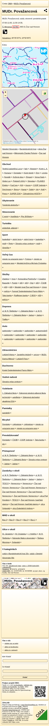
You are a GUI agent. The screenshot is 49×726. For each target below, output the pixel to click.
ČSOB (43, 283)
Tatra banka (7, 295)
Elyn (37, 173)
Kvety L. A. (43, 169)
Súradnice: (6, 38)
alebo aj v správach (11, 650)
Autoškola (14, 217)
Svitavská (16, 542)
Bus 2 (4, 520)
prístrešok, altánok (9, 228)
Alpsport (33, 169)
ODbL (20, 706)
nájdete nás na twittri (11, 643)
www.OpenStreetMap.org (29, 705)
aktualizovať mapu (15, 566)
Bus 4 (18, 520)
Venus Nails (39, 177)
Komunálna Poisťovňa (27, 279)
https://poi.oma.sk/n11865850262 (12, 143)
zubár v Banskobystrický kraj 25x (15, 554)
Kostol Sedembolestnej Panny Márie (17, 370)
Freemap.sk (30, 141)
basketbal (6, 239)
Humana (7, 173)
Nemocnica (15, 483)
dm (37, 189)
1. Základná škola (9, 393)
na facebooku (18, 685)
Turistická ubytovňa (10, 205)
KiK (21, 185)
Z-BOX (33, 295)
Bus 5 (11, 520)
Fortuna (28, 259)
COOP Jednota (39, 185)
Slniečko (5, 248)
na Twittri (21, 687)
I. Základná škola (26, 311)
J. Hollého (32, 534)
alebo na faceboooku (11, 647)
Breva (16, 189)
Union (44, 287)
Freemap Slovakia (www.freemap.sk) (15, 709)
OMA (10, 4)
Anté (43, 189)
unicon (36, 355)
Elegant (29, 177)
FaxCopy (14, 185)
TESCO (5, 483)
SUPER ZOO (15, 194)
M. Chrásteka (20, 534)
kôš (21, 283)
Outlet (31, 189)
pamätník (6, 413)
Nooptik (7, 177)
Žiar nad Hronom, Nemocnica (33, 488)
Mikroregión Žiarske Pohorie (25, 153)
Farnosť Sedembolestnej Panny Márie (27, 291)
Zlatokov (5, 279)
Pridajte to (11, 720)
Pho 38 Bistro (26, 217)
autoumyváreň (41, 331)
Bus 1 (33, 520)
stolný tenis (17, 239)
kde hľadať (6, 657)
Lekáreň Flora (22, 359)
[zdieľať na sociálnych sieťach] (46, 10)
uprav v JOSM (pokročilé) (30, 566)
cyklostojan (17, 424)
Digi (32, 283)
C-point (5, 217)
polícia (7, 291)
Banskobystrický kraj (28, 149)
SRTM (18, 718)
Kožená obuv (18, 177)
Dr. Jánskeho (7, 534)
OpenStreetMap (18, 141)
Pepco (5, 194)
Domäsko (17, 173)
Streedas (31, 181)
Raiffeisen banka (21, 295)
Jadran (31, 315)
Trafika (5, 319)
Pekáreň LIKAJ (19, 181)
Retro (11, 244)
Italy (26, 169)
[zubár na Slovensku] (6, 32)
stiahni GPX (6, 571)
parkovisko (6, 331)
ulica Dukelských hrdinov (23, 508)
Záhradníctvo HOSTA (31, 194)
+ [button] (5, 92)
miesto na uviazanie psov (12, 259)
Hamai (24, 189)
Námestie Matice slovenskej (23, 538)
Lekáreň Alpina (8, 355)
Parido (14, 283)
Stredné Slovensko (10, 149)
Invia (13, 279)
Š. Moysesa (10, 27)
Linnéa (44, 173)
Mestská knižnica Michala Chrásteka (31, 263)
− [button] (5, 95)
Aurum (28, 185)
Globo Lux (6, 181)
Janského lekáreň (24, 355)
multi (4, 244)
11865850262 (6, 567)
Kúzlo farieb (28, 173)
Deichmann (7, 189)
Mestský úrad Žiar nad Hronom (27, 287)
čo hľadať (6, 667)
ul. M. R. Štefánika (9, 311)
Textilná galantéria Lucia (12, 169)
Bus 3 (25, 520)
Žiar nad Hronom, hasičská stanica (24, 504)
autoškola (16, 397)
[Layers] (44, 92)
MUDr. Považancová (22, 4)
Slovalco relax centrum (24, 244)
